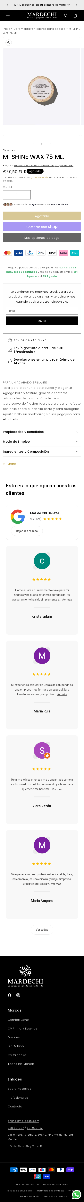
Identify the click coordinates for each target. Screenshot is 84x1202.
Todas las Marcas (21, 1064)
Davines (9, 150)
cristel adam (42, 616)
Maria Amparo (42, 901)
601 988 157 (35, 1128)
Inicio (6, 29)
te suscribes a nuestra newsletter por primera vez (43, 165)
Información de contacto (50, 1190)
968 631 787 (16, 1128)
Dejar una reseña (27, 531)
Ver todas (42, 929)
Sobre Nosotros (19, 1089)
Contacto (15, 1106)
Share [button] (11, 464)
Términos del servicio (55, 1196)
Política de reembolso (55, 1184)
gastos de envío (39, 177)
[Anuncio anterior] (7, 5)
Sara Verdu (42, 806)
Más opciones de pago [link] (42, 238)
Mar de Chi (32, 1184)
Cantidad (9, 187)
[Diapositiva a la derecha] (50, 143)
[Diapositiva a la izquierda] (33, 143)
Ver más (67, 599)
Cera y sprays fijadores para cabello (39, 29)
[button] (8, 15)
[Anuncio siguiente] (76, 5)
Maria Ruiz (42, 711)
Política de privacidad (19, 1190)
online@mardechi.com (23, 1120)
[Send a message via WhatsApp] (76, 1194)
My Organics (17, 1055)
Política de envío (29, 1196)
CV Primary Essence (23, 1028)
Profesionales (18, 1098)
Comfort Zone (18, 1020)
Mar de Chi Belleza (44, 513)
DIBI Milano (16, 1046)
